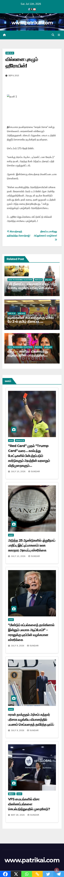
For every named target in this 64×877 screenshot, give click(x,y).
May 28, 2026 (18, 815)
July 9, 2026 (18, 646)
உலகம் (11, 440)
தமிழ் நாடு (48, 280)
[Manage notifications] (56, 870)
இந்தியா (11, 794)
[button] (53, 35)
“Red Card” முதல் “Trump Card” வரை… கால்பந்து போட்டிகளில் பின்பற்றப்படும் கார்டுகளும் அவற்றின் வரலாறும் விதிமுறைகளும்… (29, 456)
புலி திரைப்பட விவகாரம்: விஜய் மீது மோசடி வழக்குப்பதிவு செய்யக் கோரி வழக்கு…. (32, 288)
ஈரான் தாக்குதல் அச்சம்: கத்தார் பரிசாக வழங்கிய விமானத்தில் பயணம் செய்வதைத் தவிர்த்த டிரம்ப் (31, 720)
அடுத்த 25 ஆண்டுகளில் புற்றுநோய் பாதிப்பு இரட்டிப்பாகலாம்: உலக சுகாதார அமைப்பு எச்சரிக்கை (31, 545)
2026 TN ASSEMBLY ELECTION (20, 280)
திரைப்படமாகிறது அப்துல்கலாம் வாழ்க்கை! (45, 233)
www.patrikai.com (32, 23)
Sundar (35, 471)
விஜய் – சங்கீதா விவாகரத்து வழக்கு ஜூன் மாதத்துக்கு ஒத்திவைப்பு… (27, 355)
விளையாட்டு (20, 440)
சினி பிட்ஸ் (9, 53)
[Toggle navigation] (59, 35)
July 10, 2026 (18, 471)
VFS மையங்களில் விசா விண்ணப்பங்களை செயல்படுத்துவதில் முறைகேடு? (29, 804)
